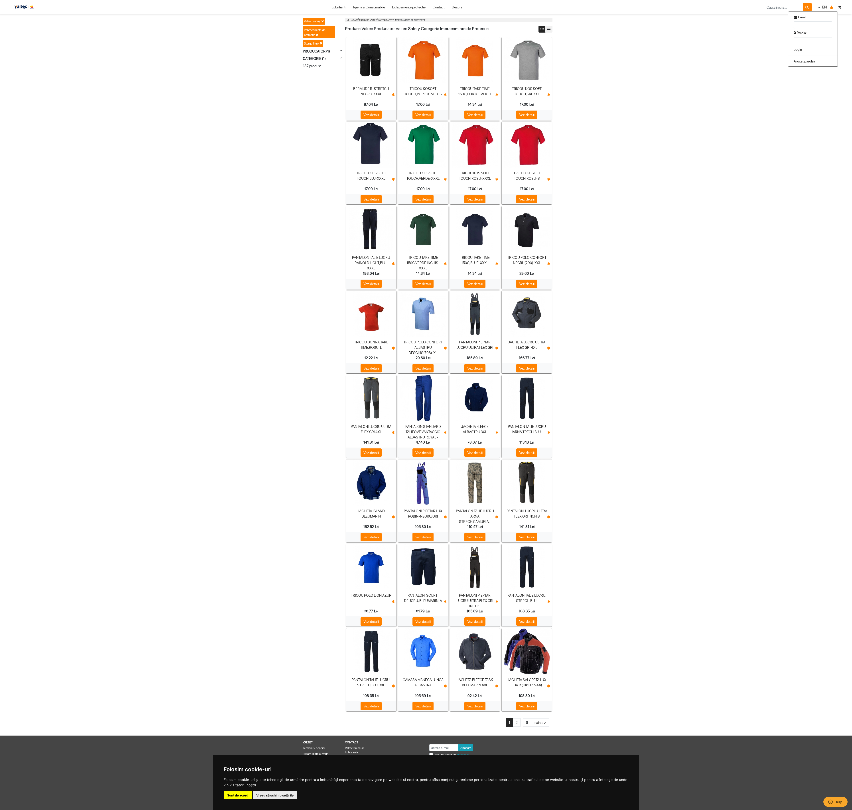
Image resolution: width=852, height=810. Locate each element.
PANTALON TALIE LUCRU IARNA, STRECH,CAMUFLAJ (475, 516)
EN (824, 7)
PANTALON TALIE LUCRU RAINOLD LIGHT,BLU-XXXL (371, 262)
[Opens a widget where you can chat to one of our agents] (835, 802)
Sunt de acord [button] (237, 795)
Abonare (465, 748)
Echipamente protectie (409, 7)
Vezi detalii (371, 114)
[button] (833, 7)
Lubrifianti (339, 7)
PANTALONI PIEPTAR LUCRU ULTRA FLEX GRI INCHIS (475, 600)
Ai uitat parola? (804, 61)
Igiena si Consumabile (369, 7)
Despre (457, 7)
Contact (439, 7)
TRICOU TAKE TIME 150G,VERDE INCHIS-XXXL (423, 262)
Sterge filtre (311, 43)
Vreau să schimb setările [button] (275, 795)
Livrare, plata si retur (315, 753)
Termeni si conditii (314, 748)
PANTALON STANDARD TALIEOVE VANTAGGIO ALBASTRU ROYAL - (423, 431)
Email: (802, 17)
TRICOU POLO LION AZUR (371, 595)
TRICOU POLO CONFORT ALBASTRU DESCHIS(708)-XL (423, 347)
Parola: (802, 32)
